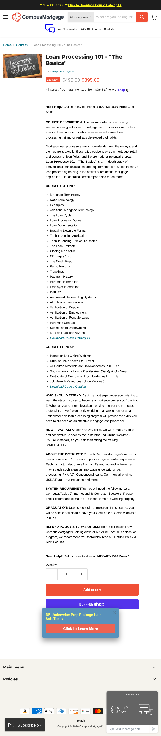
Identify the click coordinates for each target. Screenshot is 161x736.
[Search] (142, 17)
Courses (22, 45)
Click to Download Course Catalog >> (95, 5)
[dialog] (80, 625)
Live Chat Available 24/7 (72, 29)
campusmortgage (62, 71)
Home (7, 45)
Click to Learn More (80, 628)
